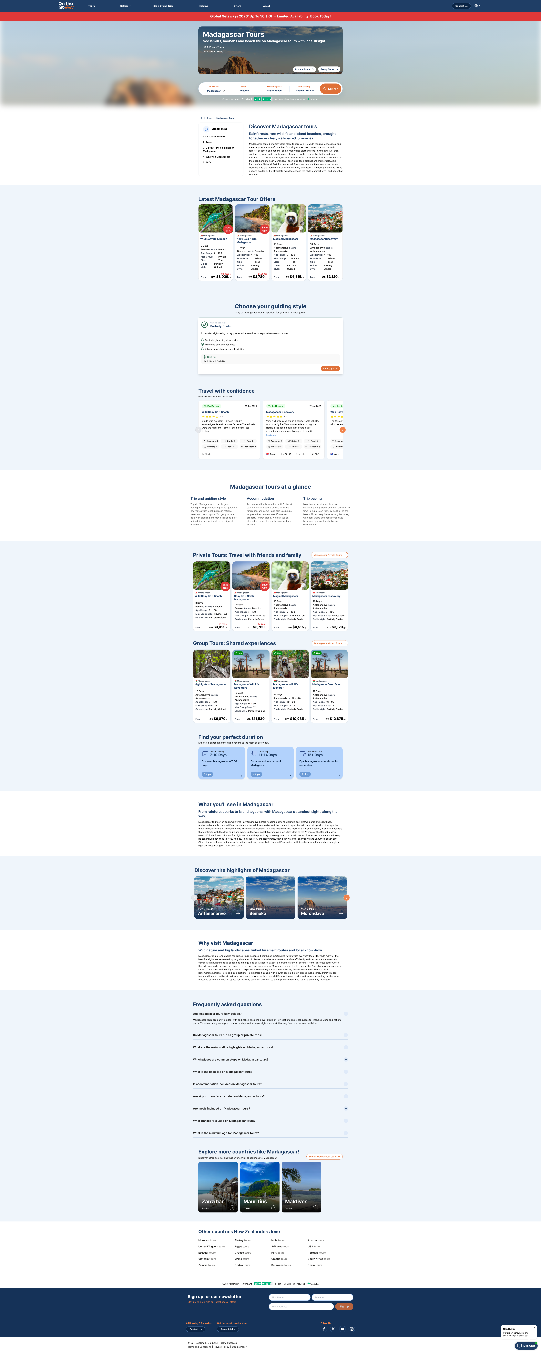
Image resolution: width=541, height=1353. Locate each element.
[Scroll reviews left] (198, 430)
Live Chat (529, 1345)
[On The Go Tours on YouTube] (342, 1329)
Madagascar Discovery (280, 411)
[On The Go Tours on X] (333, 1329)
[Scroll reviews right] (343, 430)
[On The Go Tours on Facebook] (324, 1329)
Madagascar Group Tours (328, 643)
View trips (328, 368)
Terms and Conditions (199, 1346)
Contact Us (461, 6)
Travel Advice (228, 1329)
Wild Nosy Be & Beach (215, 411)
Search (333, 89)
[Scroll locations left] (194, 897)
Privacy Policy (221, 1346)
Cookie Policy (239, 1346)
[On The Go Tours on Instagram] (352, 1329)
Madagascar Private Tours (328, 555)
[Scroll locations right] (346, 897)
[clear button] (224, 90)
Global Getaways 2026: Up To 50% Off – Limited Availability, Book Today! (270, 16)
